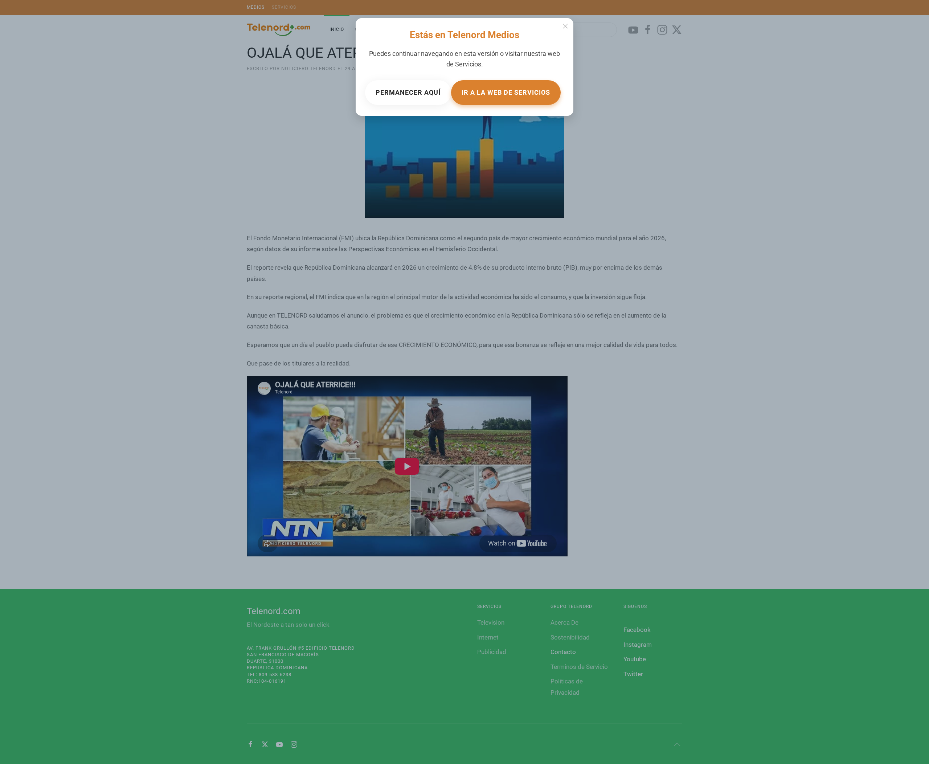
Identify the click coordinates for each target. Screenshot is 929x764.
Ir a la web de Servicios (506, 92)
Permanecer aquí (408, 92)
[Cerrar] (565, 26)
